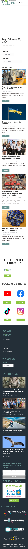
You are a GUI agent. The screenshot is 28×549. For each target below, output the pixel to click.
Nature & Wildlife (17, 455)
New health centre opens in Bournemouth (11, 412)
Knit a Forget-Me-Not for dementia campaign (12, 229)
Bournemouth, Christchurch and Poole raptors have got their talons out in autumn (13, 451)
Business (4, 161)
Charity (3, 232)
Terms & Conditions (19, 544)
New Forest (7, 395)
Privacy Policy (13, 546)
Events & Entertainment (7, 434)
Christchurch (11, 455)
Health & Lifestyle (9, 232)
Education (8, 161)
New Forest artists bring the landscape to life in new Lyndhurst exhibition (13, 391)
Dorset (3, 126)
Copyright (5, 546)
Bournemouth (5, 414)
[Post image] (14, 77)
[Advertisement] (14, 20)
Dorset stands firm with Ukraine (11, 123)
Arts (3, 395)
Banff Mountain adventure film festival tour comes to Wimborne (13, 431)
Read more (6, 100)
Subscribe (14, 471)
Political (7, 126)
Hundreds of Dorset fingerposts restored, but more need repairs (12, 194)
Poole (3, 91)
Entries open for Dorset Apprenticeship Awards (11, 158)
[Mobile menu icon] (26, 2)
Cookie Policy (21, 546)
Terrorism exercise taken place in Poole (12, 88)
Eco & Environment (9, 197)
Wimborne (15, 232)
